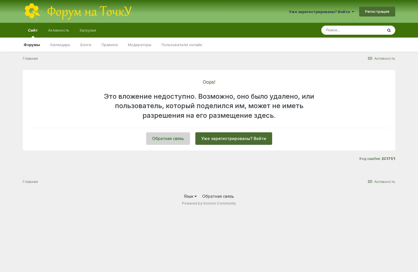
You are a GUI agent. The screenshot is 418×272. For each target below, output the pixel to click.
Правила (110, 44)
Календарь (60, 44)
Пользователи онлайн (182, 44)
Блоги (85, 44)
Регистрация (377, 11)
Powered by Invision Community (209, 203)
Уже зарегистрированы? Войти (320, 11)
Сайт (33, 30)
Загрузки (87, 30)
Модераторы (139, 44)
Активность (58, 30)
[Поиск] (389, 30)
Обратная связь (168, 138)
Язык (189, 196)
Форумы (32, 44)
